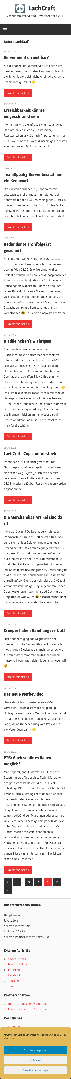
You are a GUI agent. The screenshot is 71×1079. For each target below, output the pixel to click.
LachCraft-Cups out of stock (30, 453)
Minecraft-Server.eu (20, 964)
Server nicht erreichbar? (26, 57)
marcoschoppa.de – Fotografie (27, 1003)
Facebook (14, 975)
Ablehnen (35, 1060)
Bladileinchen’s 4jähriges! (27, 341)
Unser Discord (17, 959)
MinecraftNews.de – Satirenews (28, 1009)
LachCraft (42, 8)
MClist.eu (14, 970)
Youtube (13, 980)
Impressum (15, 1026)
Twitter (12, 986)
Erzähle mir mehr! (17, 93)
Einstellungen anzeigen (35, 1070)
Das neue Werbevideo (24, 694)
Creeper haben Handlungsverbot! (34, 630)
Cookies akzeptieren (35, 1050)
